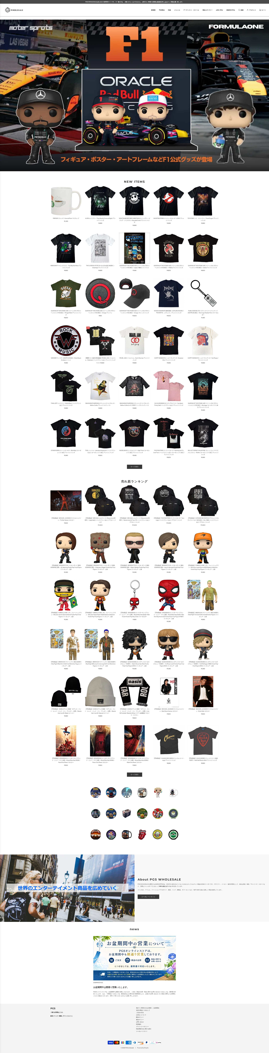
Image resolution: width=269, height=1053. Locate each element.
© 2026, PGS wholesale (127, 1048)
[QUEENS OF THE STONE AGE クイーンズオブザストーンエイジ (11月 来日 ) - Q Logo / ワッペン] (100, 293)
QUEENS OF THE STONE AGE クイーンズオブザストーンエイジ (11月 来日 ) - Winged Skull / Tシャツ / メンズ (66, 313)
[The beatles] (126, 792)
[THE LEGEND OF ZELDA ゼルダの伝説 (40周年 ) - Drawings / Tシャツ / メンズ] (100, 248)
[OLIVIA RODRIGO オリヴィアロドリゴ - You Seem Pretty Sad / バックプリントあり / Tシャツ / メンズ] (168, 385)
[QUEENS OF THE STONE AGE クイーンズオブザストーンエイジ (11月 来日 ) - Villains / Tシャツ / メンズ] (168, 248)
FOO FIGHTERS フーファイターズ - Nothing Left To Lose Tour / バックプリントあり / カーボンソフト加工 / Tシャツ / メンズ (168, 452)
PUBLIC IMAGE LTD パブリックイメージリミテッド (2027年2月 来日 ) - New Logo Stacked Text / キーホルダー (203, 313)
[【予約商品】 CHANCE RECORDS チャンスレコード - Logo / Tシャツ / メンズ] (168, 740)
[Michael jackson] (142, 792)
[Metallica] (95, 834)
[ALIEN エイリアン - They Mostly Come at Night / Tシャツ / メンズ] (100, 200)
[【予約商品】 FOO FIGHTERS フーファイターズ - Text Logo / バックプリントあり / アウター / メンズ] (168, 500)
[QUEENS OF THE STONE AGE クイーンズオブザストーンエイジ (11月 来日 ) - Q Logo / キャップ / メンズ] (134, 293)
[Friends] (173, 834)
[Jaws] (126, 813)
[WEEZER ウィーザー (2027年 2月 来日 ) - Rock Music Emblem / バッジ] (66, 340)
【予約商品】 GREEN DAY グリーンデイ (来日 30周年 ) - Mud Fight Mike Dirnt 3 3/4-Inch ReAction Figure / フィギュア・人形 (66, 664)
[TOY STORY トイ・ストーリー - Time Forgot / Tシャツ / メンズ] (203, 200)
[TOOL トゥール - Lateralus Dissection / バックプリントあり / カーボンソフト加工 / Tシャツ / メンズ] (100, 433)
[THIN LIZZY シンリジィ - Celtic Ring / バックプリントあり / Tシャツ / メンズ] (66, 385)
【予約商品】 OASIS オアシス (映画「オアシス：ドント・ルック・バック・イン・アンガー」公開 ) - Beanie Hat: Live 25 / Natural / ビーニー (100, 711)
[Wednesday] (95, 813)
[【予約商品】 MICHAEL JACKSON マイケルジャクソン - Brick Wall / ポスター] (203, 691)
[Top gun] (173, 792)
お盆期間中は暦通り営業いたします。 (111, 987)
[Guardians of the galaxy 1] (111, 834)
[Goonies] (111, 813)
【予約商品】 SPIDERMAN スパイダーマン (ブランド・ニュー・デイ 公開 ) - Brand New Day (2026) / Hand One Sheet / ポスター (66, 760)
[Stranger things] (111, 792)
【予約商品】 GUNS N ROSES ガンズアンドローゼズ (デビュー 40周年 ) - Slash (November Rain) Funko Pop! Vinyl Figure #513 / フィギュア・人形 (134, 664)
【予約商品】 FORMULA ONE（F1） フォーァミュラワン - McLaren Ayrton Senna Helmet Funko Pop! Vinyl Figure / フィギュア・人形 (66, 614)
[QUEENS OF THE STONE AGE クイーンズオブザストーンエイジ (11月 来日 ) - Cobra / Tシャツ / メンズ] (203, 248)
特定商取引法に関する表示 (143, 1029)
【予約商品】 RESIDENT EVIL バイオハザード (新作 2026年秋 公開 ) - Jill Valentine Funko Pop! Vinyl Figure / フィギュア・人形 (66, 567)
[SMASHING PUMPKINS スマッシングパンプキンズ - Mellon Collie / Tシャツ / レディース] (100, 385)
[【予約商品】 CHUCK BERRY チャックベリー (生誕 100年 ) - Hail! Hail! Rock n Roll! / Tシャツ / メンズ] (203, 740)
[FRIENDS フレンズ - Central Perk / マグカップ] (66, 200)
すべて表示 (134, 467)
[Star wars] (173, 813)
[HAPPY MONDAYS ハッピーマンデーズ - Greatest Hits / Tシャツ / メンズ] (168, 340)
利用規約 (138, 1024)
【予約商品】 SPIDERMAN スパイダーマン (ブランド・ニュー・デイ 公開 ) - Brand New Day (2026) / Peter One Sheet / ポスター (100, 760)
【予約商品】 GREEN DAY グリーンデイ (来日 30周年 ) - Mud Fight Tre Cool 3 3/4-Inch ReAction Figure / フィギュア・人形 (203, 614)
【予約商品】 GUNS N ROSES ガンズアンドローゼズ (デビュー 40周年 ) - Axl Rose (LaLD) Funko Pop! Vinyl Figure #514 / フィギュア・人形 (168, 664)
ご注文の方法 (140, 1012)
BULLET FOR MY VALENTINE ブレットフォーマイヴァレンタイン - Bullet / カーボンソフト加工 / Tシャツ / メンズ (203, 452)
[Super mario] (158, 813)
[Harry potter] (126, 834)
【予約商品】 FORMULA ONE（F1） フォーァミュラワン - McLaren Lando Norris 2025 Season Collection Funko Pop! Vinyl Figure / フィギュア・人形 (203, 567)
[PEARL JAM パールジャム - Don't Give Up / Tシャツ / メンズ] (134, 340)
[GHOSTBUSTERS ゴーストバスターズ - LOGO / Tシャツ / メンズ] (168, 200)
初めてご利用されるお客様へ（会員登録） (148, 1008)
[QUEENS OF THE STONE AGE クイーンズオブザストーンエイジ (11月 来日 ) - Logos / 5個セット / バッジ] (134, 248)
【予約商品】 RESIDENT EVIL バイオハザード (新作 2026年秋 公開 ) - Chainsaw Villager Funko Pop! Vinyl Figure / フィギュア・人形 (100, 567)
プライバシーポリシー (142, 1026)
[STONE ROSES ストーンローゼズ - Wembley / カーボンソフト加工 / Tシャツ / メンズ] (66, 433)
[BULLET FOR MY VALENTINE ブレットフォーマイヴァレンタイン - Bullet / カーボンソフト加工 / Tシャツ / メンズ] (203, 433)
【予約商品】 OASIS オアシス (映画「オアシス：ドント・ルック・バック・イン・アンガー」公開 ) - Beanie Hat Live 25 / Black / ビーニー (66, 711)
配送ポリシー (140, 1017)
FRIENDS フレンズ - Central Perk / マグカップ (66, 218)
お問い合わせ (140, 1022)
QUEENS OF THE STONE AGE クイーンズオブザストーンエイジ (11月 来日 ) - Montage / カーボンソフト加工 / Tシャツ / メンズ (203, 405)
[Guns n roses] (158, 834)
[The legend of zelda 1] (142, 813)
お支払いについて (141, 1015)
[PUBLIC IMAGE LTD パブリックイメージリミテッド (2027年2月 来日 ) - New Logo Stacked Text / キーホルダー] (203, 293)
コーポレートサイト (148, 897)
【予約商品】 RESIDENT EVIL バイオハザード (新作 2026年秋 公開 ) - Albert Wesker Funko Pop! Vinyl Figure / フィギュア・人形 (134, 567)
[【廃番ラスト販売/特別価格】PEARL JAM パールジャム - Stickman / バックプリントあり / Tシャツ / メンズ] (100, 340)
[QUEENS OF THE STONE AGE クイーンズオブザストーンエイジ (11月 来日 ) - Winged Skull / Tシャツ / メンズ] (66, 293)
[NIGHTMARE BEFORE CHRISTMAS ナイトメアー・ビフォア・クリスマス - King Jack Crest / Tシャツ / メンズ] (134, 200)
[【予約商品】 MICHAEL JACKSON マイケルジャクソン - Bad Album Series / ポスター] (168, 691)
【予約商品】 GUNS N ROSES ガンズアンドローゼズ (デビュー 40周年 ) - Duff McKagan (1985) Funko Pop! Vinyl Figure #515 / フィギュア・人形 (203, 664)
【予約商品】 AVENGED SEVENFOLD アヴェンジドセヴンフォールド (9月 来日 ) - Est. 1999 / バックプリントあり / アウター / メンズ (203, 520)
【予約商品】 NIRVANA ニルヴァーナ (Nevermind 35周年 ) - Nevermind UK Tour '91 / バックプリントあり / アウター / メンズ (134, 520)
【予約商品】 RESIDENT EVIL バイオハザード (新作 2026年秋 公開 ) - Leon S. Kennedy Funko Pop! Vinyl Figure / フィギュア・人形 (168, 567)
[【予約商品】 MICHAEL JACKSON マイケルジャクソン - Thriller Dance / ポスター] (66, 500)
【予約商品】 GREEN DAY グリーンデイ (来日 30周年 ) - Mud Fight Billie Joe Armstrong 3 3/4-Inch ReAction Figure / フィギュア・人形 (100, 664)
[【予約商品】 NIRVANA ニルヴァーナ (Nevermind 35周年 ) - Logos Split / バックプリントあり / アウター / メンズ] (100, 500)
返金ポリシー (140, 1019)
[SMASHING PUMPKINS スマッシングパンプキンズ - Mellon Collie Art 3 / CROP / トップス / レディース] (134, 385)
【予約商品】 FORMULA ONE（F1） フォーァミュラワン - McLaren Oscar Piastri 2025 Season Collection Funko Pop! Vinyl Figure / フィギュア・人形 (100, 614)
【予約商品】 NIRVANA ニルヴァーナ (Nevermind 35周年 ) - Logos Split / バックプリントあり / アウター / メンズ (100, 520)
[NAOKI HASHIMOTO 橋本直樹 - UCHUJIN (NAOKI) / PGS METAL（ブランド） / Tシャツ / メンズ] (168, 293)
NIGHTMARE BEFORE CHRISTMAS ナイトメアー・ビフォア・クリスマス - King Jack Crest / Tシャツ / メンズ (134, 220)
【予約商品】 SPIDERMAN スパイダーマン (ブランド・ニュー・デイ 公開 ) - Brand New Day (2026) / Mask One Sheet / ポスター (134, 760)
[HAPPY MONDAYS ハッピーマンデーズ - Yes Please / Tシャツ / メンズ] (203, 340)
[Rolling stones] (142, 834)
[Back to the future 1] (95, 792)
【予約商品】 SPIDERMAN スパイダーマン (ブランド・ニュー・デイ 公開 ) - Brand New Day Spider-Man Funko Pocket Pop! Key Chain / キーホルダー (134, 614)
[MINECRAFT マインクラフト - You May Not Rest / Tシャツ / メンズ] (66, 248)
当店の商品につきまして (143, 1010)
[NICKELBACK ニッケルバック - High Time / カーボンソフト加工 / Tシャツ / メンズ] (134, 433)
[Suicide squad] (158, 792)
